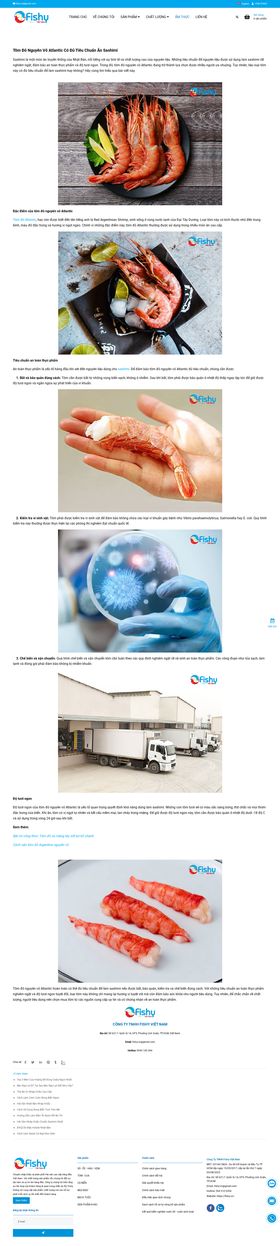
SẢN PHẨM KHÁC (87, 1204)
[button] (244, 3)
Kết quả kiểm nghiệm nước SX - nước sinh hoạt (168, 1211)
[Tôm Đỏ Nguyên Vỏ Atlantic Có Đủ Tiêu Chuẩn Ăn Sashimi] (31, 17)
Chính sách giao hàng (154, 1168)
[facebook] (211, 1208)
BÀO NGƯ (82, 1190)
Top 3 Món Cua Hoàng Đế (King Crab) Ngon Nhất (44, 1079)
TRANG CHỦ (78, 17)
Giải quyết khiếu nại (153, 1182)
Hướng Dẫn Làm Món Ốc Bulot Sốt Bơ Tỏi (40, 1115)
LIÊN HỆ (201, 17)
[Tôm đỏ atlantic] (25, 1062)
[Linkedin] (40, 1062)
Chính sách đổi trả (152, 1175)
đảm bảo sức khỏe (169, 994)
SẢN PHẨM (129, 17)
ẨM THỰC (182, 17)
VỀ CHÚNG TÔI (103, 17)
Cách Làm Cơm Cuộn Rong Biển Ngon (38, 1097)
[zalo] (220, 1208)
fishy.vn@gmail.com (26, 3)
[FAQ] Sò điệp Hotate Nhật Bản (34, 1127)
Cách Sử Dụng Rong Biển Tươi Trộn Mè (38, 1109)
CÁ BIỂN (82, 1182)
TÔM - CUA (83, 1175)
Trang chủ (18, 33)
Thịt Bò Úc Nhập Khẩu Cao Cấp (34, 1091)
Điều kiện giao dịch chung (156, 1197)
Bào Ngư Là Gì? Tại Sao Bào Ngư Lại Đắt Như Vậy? (45, 1085)
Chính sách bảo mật (153, 1190)
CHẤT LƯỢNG (156, 17)
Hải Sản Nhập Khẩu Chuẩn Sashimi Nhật (40, 1121)
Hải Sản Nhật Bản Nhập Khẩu (33, 1103)
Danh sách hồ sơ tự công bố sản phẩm (163, 1204)
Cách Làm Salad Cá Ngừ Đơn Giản (36, 1133)
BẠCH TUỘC (84, 1197)
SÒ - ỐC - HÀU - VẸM (88, 1168)
